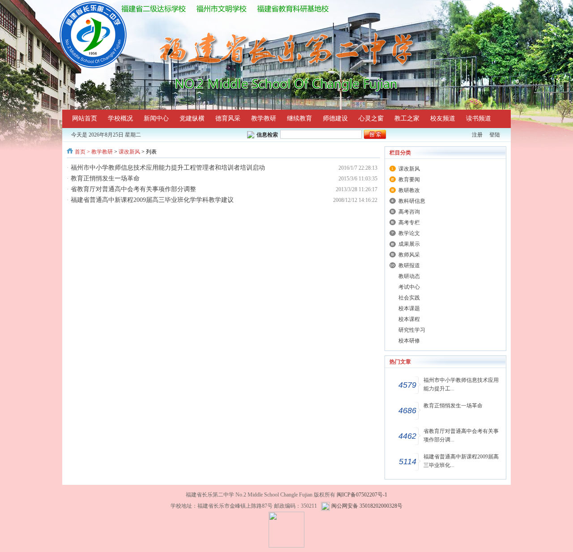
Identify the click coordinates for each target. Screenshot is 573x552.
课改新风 (129, 152)
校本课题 (409, 308)
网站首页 (84, 118)
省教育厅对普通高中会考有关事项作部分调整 (133, 189)
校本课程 (409, 319)
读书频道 (478, 118)
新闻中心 (156, 118)
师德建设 (335, 118)
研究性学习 (411, 330)
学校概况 (120, 118)
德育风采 (227, 118)
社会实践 (409, 298)
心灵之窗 (371, 118)
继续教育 (299, 118)
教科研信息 (411, 201)
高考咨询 (409, 212)
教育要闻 (409, 179)
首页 (80, 152)
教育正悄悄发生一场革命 (105, 178)
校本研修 (409, 341)
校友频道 (442, 118)
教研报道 (409, 265)
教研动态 (409, 276)
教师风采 (409, 255)
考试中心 (409, 287)
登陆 (494, 135)
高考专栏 (409, 222)
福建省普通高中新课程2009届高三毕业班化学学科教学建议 (152, 200)
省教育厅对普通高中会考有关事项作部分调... (461, 435)
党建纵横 (192, 118)
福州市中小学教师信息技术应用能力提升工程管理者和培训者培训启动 (168, 167)
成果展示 (409, 244)
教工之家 (406, 118)
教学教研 (263, 118)
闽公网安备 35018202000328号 (366, 506)
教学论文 (409, 233)
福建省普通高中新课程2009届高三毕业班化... (461, 461)
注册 (477, 135)
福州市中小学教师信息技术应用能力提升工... (461, 384)
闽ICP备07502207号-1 (362, 495)
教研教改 (409, 190)
